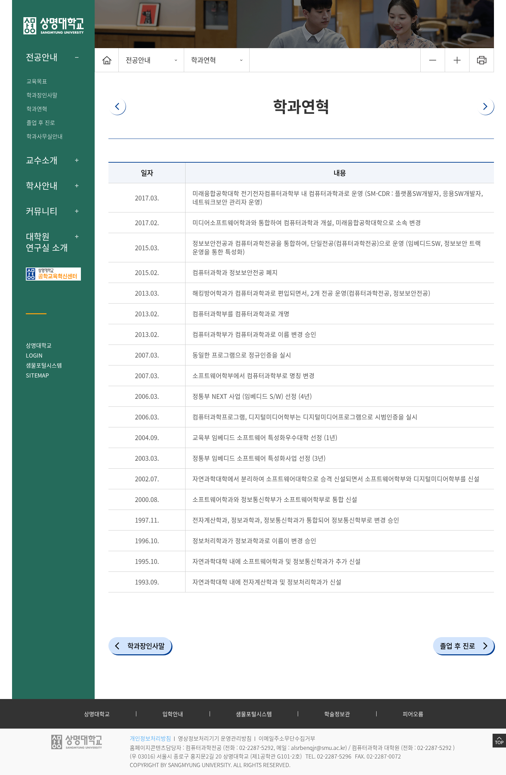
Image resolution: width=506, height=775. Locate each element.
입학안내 (172, 714)
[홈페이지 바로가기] (53, 25)
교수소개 (41, 160)
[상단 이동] (499, 740)
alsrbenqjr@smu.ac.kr (318, 747)
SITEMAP (37, 375)
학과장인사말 (42, 95)
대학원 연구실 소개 (47, 242)
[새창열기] (53, 274)
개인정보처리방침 (150, 738)
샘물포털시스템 (254, 714)
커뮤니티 (41, 211)
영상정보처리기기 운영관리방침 (215, 738)
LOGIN (34, 355)
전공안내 (41, 57)
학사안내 (41, 185)
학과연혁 (37, 109)
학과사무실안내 (45, 136)
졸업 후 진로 (41, 123)
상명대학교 (39, 345)
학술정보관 (337, 714)
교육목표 (37, 81)
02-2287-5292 (256, 747)
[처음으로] (107, 60)
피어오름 (413, 714)
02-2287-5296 (334, 756)
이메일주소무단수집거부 (287, 738)
